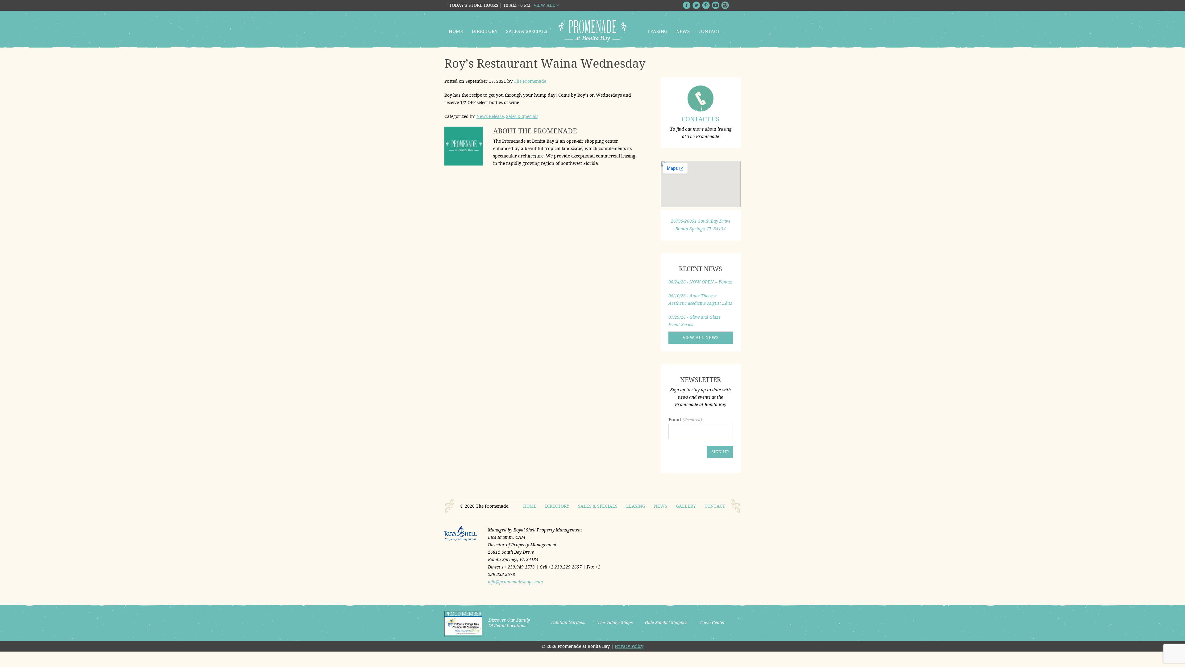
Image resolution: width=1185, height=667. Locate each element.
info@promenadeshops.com (515, 581)
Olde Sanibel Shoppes (666, 622)
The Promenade (530, 81)
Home (456, 31)
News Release (490, 116)
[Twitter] (696, 5)
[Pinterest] (706, 5)
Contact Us (700, 119)
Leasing (657, 31)
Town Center (712, 622)
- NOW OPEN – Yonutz (700, 281)
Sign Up (720, 451)
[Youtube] (715, 5)
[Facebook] (687, 5)
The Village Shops (615, 622)
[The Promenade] (592, 31)
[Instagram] (725, 5)
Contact (709, 31)
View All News (701, 337)
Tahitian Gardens (568, 622)
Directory (484, 31)
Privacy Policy (629, 646)
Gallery (686, 506)
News (683, 31)
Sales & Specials (526, 31)
